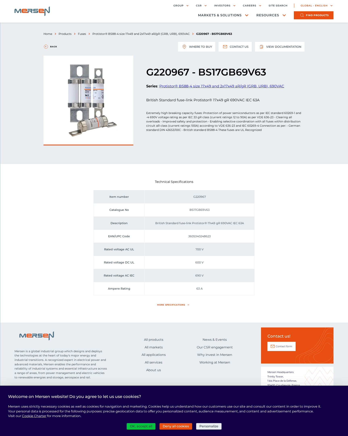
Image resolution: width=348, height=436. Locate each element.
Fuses (82, 33)
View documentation (283, 47)
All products (153, 340)
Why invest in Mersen (214, 355)
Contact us (239, 47)
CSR (199, 5)
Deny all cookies (176, 426)
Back (53, 46)
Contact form (284, 346)
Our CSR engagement (215, 347)
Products (65, 33)
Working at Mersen (214, 362)
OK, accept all (141, 426)
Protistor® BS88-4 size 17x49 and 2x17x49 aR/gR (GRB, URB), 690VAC (141, 33)
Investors (222, 5)
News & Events (215, 340)
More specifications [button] (171, 304)
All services (153, 362)
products (317, 15)
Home (48, 33)
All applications (154, 355)
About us (153, 370)
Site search (278, 5)
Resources (267, 15)
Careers (249, 5)
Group (178, 5)
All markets (154, 347)
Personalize (208, 426)
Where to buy (200, 47)
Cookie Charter (34, 416)
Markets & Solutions (220, 15)
